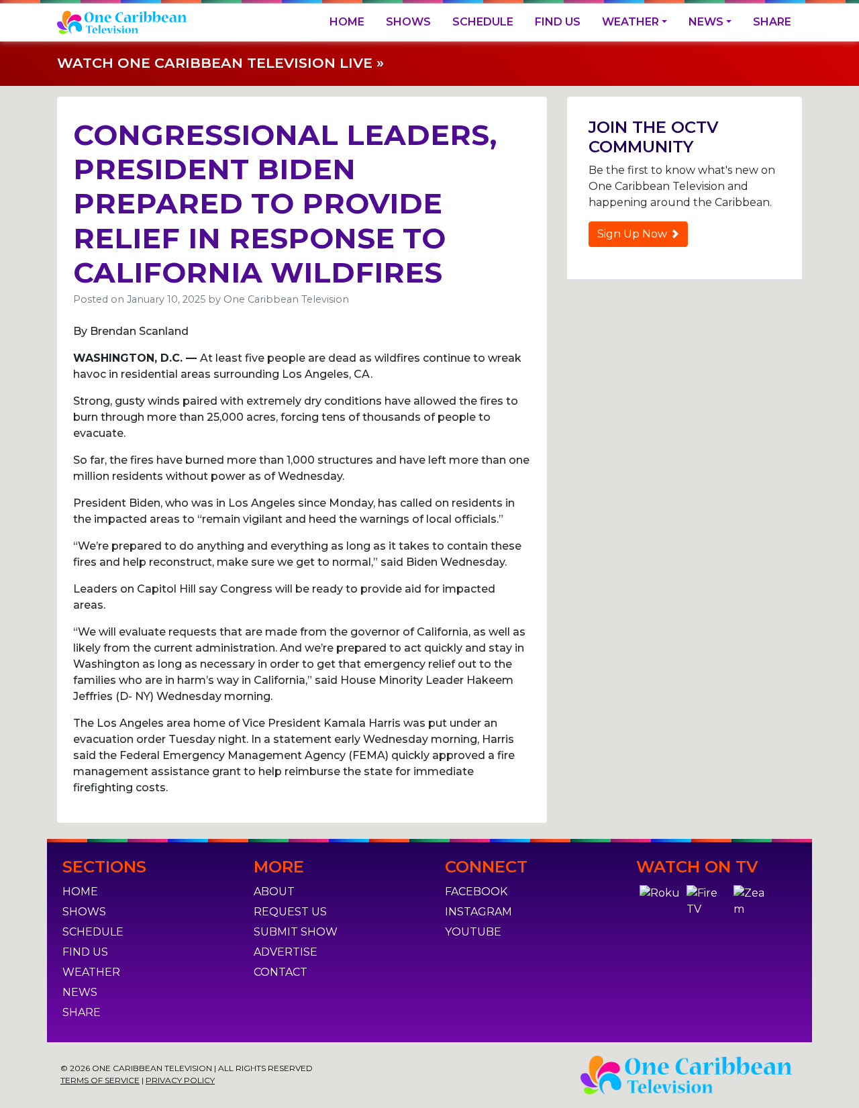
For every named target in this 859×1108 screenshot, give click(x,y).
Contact (280, 972)
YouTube (473, 931)
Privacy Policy (180, 1080)
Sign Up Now (633, 234)
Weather (630, 21)
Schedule (482, 21)
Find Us (557, 21)
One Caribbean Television (286, 299)
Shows (408, 21)
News (706, 21)
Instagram (478, 911)
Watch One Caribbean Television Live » (220, 62)
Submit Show (296, 931)
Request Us (290, 911)
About (274, 891)
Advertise (285, 952)
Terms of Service (100, 1080)
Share (772, 21)
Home (347, 21)
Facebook (476, 891)
